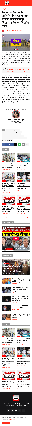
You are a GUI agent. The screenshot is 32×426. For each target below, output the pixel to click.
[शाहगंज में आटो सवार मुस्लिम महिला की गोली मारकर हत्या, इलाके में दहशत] (6, 299)
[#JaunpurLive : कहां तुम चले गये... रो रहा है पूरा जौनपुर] (6, 308)
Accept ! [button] (5, 423)
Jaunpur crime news (7, 132)
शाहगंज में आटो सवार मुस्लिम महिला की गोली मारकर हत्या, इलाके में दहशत (20, 298)
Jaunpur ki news (18, 132)
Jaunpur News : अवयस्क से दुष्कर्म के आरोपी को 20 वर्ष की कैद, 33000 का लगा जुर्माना (23, 209)
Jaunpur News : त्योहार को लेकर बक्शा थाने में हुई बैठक (23, 165)
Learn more (12, 419)
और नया (5, 217)
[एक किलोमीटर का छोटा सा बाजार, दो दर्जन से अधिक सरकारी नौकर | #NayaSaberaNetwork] (6, 281)
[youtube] (16, 410)
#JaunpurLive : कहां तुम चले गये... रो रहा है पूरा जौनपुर (20, 306)
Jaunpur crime (15, 130)
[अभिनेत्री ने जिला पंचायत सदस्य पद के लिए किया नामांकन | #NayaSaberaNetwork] (6, 290)
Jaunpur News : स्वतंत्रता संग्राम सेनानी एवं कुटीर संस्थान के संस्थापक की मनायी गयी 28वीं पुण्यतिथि (8, 187)
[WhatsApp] (19, 144)
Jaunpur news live (19, 136)
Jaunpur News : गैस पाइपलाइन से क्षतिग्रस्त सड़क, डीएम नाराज (8, 165)
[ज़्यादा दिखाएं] (27, 144)
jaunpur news (17, 134)
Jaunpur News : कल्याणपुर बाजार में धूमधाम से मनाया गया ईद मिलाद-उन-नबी (23, 186)
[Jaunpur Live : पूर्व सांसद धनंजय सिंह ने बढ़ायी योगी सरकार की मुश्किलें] (6, 317)
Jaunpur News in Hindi (7, 136)
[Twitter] (15, 144)
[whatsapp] (23, 410)
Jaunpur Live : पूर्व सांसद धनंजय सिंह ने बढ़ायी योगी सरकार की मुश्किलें (21, 316)
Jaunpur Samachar (7, 140)
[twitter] (12, 410)
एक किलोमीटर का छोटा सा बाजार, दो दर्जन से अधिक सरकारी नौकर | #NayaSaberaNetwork (21, 280)
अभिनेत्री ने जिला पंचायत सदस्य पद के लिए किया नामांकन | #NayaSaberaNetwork (20, 289)
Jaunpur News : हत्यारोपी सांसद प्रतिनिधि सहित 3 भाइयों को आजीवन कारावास (8, 209)
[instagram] (19, 410)
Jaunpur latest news (7, 134)
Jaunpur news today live (20, 138)
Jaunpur (9, 9)
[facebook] (8, 410)
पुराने (28, 217)
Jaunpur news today (7, 138)
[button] (2, 2)
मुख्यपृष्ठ (4, 9)
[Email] (23, 144)
